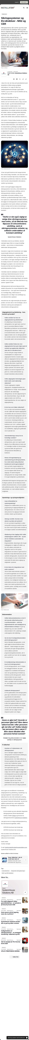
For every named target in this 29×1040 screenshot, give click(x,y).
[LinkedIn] (17, 79)
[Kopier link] (26, 79)
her (22, 827)
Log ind (16, 2)
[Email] (23, 79)
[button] (26, 860)
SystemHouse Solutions (20, 817)
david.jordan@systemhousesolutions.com (16, 847)
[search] (23, 7)
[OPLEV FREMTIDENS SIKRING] (14, 950)
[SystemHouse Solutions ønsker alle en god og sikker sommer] (14, 920)
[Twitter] (20, 79)
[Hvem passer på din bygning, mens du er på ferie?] (14, 911)
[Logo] (8, 8)
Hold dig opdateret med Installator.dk (16, 1037)
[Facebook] (14, 79)
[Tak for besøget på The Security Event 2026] (14, 941)
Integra (14, 815)
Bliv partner (24, 2)
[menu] (27, 7)
